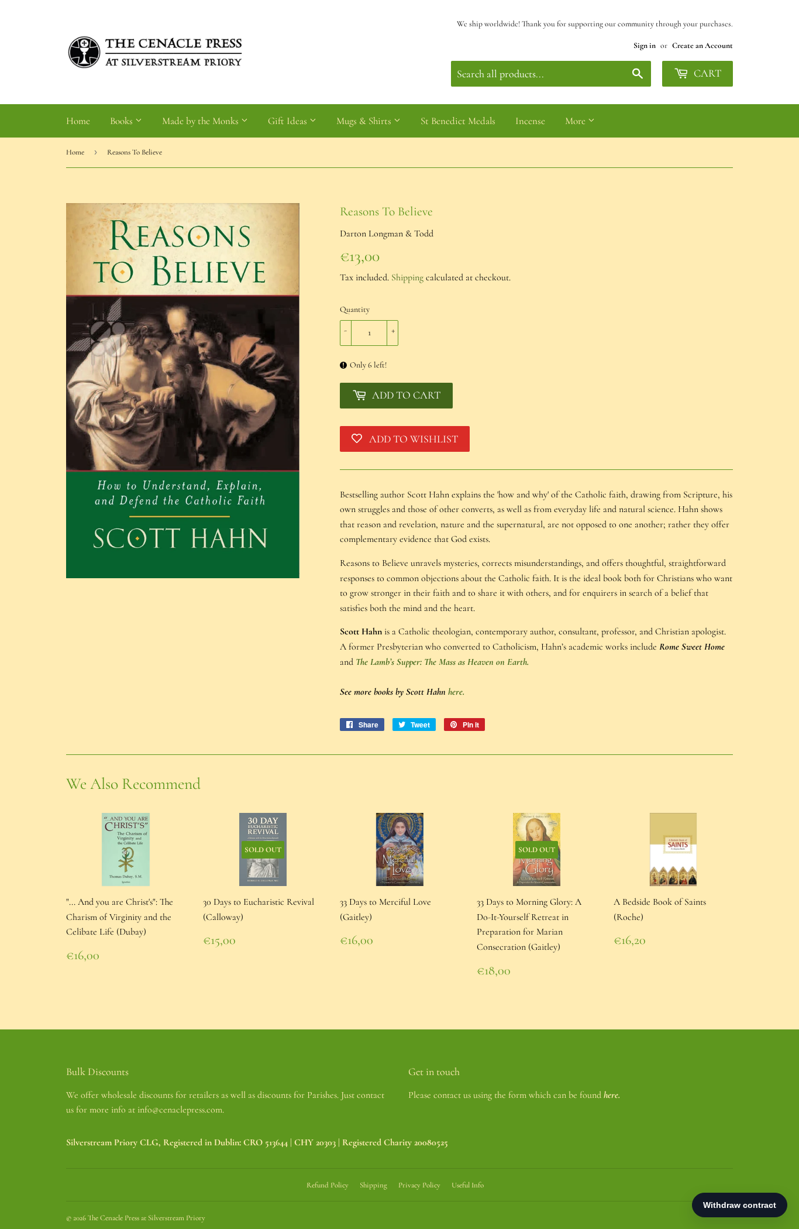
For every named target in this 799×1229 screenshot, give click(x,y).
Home (78, 121)
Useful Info (468, 1185)
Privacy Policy (419, 1185)
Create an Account (702, 45)
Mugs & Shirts (365, 121)
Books (122, 121)
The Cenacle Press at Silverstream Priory (146, 1218)
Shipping (407, 277)
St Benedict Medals (458, 121)
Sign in (644, 45)
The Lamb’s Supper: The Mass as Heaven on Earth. (442, 662)
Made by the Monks (201, 121)
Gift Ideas (288, 121)
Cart (706, 73)
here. (456, 692)
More (576, 121)
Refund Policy (327, 1185)
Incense (530, 121)
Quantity (355, 309)
